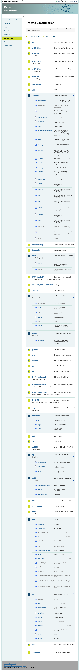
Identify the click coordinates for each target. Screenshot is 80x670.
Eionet (12, 16)
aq (33, 42)
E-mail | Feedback (10, 664)
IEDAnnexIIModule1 (40, 377)
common (35, 95)
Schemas (7, 34)
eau (39, 537)
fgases (34, 333)
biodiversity (36, 84)
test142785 (41, 558)
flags (39, 307)
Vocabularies (8, 38)
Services (6, 42)
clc (38, 421)
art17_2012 (36, 69)
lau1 (33, 436)
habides (35, 360)
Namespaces (8, 45)
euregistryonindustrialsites (42, 285)
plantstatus (41, 466)
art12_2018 (36, 53)
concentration (42, 607)
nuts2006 (40, 189)
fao (33, 296)
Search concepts (50, 36)
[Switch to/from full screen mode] (66, 1)
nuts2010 (40, 195)
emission (41, 613)
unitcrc (40, 325)
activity (40, 263)
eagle (39, 425)
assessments (42, 100)
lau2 (33, 441)
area (39, 603)
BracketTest (41, 528)
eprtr (34, 256)
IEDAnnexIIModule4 (40, 392)
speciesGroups (42, 494)
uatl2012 (40, 428)
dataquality (36, 250)
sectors (40, 471)
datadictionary (37, 245)
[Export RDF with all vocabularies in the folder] (73, 95)
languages (41, 168)
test (33, 519)
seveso (35, 512)
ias (33, 366)
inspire (34, 408)
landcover (36, 416)
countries (41, 111)
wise (33, 645)
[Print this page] (63, 1)
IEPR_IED (36, 400)
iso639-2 (40, 150)
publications (37, 506)
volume (40, 638)
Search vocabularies (34, 36)
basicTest (41, 524)
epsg (39, 139)
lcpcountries (42, 462)
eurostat (35, 290)
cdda (34, 90)
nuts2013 (40, 201)
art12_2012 (36, 48)
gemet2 (35, 350)
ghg (33, 355)
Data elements (8, 31)
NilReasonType (42, 179)
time (39, 630)
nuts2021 (40, 214)
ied (33, 371)
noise (34, 501)
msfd (34, 478)
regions (40, 489)
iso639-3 (40, 159)
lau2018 (35, 447)
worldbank (36, 652)
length (40, 617)
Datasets (7, 23)
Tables (6, 27)
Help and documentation (12, 20)
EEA (12, 1)
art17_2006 (36, 61)
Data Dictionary (19, 16)
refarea (40, 317)
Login (59, 1)
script (39, 232)
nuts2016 (40, 208)
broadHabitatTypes (44, 485)
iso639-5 (40, 163)
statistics (40, 625)
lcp (33, 455)
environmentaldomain (45, 130)
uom (33, 594)
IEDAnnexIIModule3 (40, 385)
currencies (41, 121)
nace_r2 (40, 171)
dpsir (39, 126)
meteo (40, 621)
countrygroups (42, 117)
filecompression (43, 145)
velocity (40, 634)
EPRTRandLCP (38, 277)
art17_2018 (36, 77)
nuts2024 (40, 220)
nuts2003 (40, 183)
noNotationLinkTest (44, 550)
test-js (39, 554)
